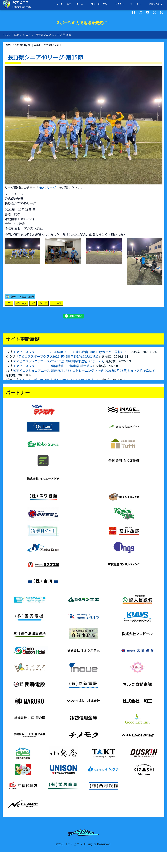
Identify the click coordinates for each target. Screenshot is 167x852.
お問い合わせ (155, 4)
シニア (27, 35)
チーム (79, 4)
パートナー (135, 4)
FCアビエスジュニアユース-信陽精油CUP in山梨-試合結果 (52, 366)
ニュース (58, 4)
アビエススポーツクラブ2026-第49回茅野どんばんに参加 (58, 356)
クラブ (118, 4)
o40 (33, 303)
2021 (9, 303)
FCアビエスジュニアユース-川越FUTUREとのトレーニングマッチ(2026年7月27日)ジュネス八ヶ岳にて (83, 370)
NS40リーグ (47, 187)
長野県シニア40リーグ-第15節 (53, 35)
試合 (69, 4)
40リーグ (21, 303)
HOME (6, 35)
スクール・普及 (99, 4)
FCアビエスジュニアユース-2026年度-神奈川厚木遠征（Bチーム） (57, 361)
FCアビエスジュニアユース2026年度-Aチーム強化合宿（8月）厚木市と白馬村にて (69, 352)
